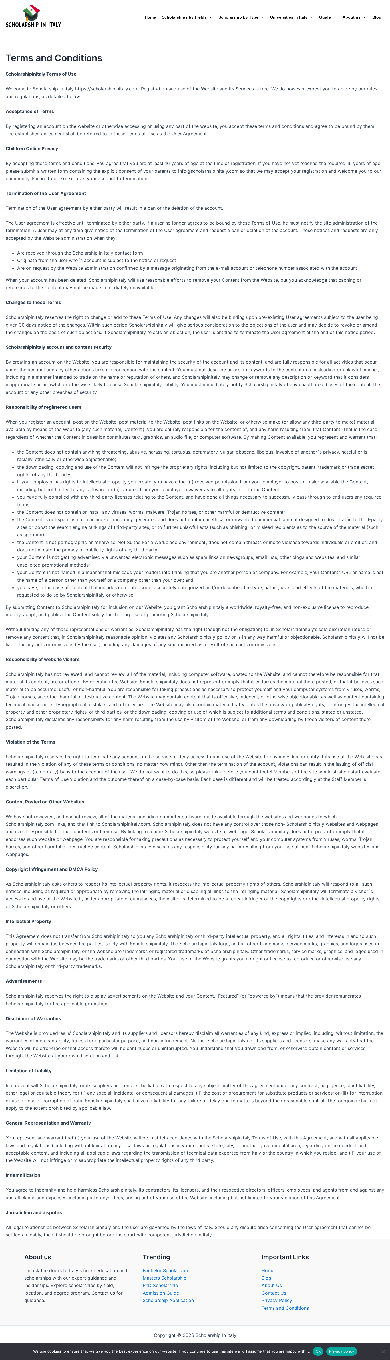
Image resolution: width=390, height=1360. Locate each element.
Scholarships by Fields (184, 17)
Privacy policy (341, 1351)
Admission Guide (161, 1293)
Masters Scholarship (164, 1278)
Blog (376, 17)
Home (150, 17)
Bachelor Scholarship (165, 1270)
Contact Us (274, 1293)
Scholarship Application (168, 1300)
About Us (272, 1285)
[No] (383, 1351)
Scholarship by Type (238, 17)
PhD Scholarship (160, 1285)
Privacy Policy (277, 1300)
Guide (325, 17)
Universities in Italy (288, 17)
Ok (318, 1351)
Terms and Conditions (285, 1308)
